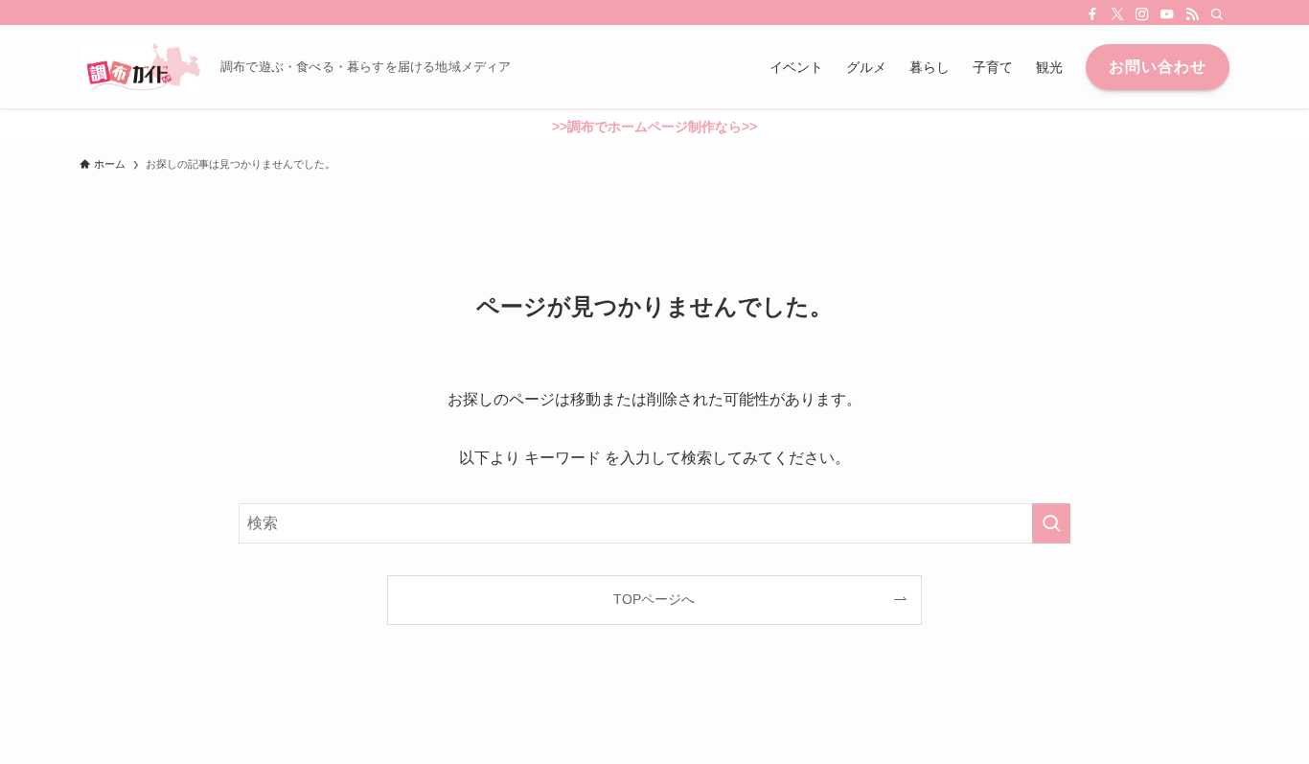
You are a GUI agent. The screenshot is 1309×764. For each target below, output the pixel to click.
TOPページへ (654, 599)
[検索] (1217, 14)
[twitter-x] (1117, 14)
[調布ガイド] (142, 66)
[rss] (1192, 14)
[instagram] (1142, 14)
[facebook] (1092, 14)
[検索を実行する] (1051, 523)
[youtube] (1167, 14)
